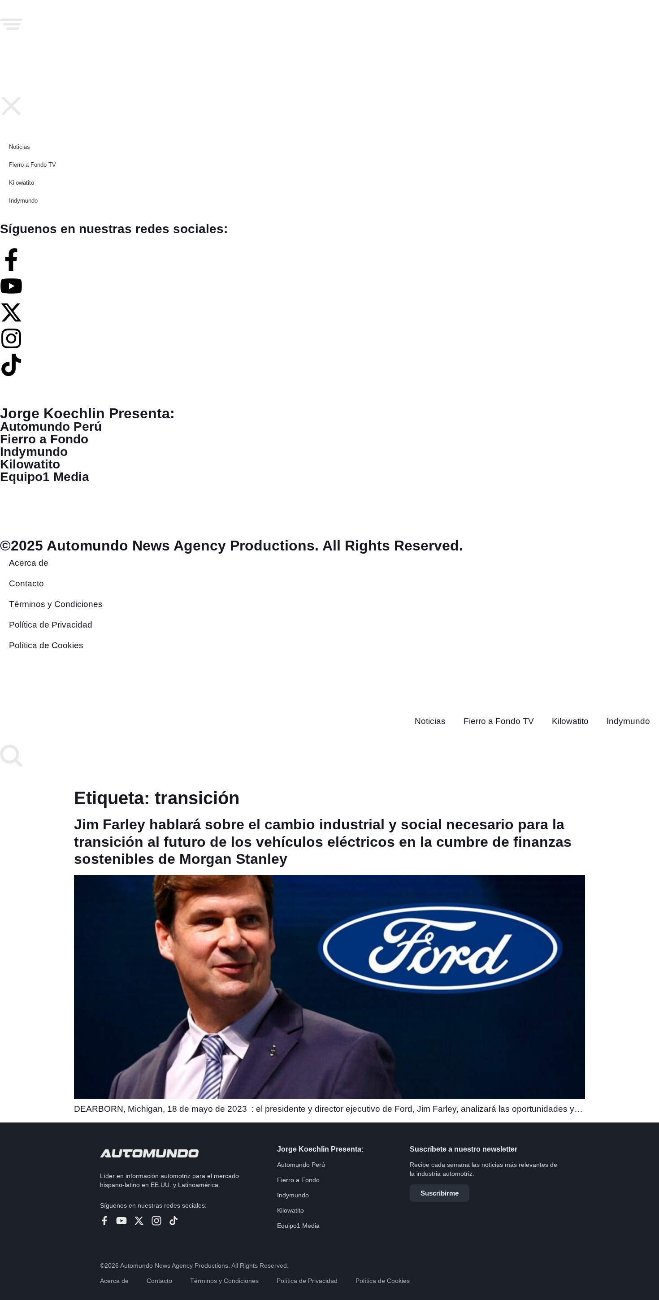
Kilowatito (570, 721)
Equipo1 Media (298, 1225)
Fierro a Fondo (298, 1179)
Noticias (430, 721)
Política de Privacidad (307, 1280)
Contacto (159, 1280)
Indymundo (628, 721)
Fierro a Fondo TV (499, 721)
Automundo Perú (301, 1164)
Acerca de (114, 1280)
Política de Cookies (383, 1280)
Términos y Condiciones (224, 1280)
